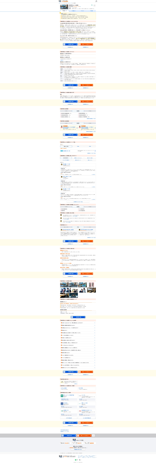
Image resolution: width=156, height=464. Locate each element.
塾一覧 (78, 455)
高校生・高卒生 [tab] (66, 146)
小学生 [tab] (90, 146)
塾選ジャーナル (89, 457)
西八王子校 (62, 406)
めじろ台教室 (81, 406)
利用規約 (89, 455)
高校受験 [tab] (78, 110)
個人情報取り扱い (94, 455)
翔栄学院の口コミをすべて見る (91, 237)
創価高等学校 (63, 210)
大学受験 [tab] (66, 110)
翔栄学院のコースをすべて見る (91, 153)
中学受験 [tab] (90, 110)
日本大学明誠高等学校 (82, 210)
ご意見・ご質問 (79, 456)
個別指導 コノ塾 (66, 410)
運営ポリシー (79, 457)
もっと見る (93, 174)
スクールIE (83, 395)
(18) (80, 6)
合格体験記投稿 (91, 456)
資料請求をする (86, 47)
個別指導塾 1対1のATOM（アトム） (87, 410)
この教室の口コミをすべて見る (78, 201)
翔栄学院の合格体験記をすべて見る (90, 131)
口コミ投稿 (87, 456)
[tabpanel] (78, 115)
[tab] (66, 158)
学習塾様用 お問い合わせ (78, 449)
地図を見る (62, 60)
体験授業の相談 (68, 44)
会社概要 (84, 456)
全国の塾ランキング (84, 457)
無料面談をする (70, 47)
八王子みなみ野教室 (64, 388)
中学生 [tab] (78, 146)
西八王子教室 (81, 388)
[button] (73, 295)
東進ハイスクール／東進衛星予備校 (69, 395)
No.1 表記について (94, 457)
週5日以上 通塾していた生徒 (67, 176)
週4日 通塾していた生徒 (66, 164)
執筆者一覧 (82, 455)
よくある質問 (85, 455)
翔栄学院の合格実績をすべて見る (91, 118)
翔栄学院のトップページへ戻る (65, 431)
